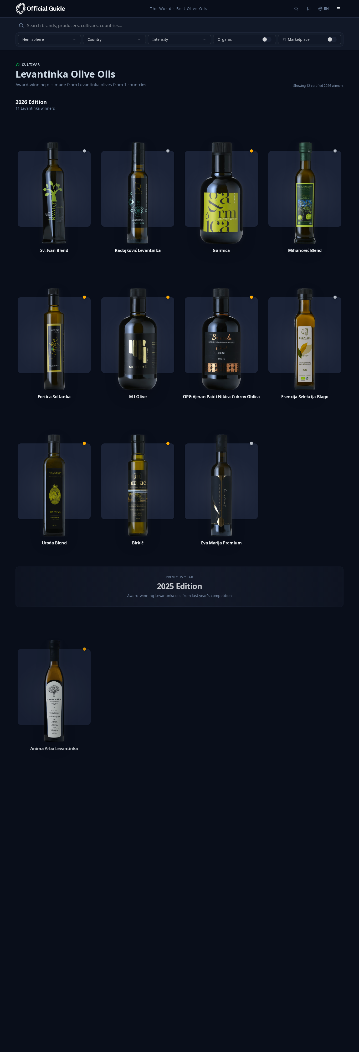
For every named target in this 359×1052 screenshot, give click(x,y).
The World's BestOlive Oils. (179, 8)
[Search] (296, 8)
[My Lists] (309, 8)
